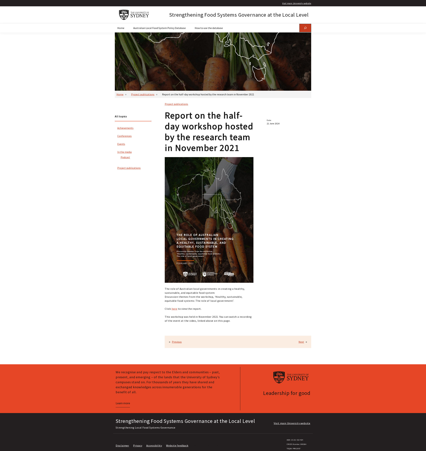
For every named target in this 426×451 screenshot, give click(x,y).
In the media (124, 152)
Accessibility (154, 445)
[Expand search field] (305, 28)
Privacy (137, 445)
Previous (177, 341)
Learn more (123, 403)
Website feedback (177, 445)
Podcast (125, 157)
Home (119, 94)
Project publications (142, 94)
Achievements (125, 128)
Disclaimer (122, 445)
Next (301, 341)
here (174, 308)
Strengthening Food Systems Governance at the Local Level (239, 14)
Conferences (124, 136)
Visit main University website (296, 3)
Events (121, 144)
